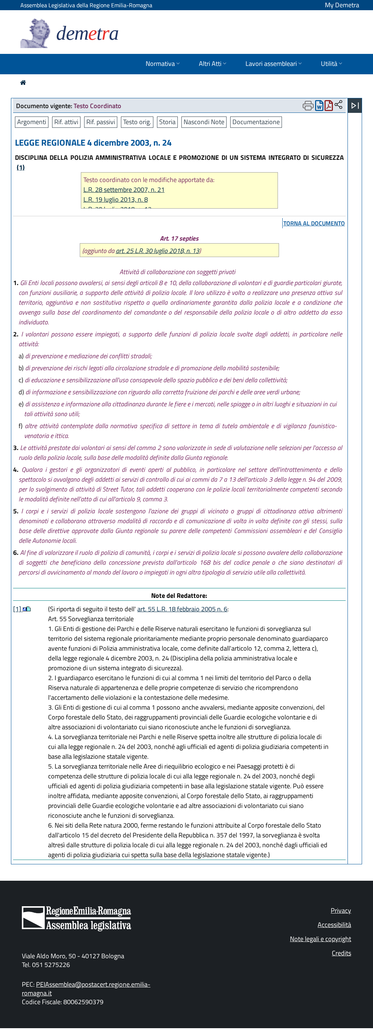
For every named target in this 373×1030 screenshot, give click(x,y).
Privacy (341, 910)
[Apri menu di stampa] (308, 105)
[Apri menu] (355, 105)
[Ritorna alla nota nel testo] (25, 609)
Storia (167, 122)
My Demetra (342, 5)
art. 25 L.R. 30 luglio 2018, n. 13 (157, 251)
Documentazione (256, 122)
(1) (21, 167)
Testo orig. (137, 122)
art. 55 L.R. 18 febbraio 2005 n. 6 (182, 609)
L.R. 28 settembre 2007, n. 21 (124, 189)
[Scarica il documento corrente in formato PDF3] (329, 107)
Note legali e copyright (320, 939)
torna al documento (314, 223)
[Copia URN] (338, 105)
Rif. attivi (66, 122)
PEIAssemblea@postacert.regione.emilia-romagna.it (86, 988)
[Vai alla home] (23, 82)
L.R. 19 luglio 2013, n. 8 (115, 199)
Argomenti (31, 122)
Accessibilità (334, 925)
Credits (341, 953)
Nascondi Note (204, 122)
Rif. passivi (100, 122)
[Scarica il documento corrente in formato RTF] (319, 107)
